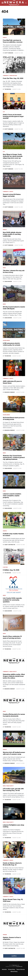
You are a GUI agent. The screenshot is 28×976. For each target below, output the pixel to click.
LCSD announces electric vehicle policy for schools (11, 344)
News (4, 267)
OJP (4, 111)
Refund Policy (14, 971)
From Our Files (13, 75)
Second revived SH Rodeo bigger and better (12, 195)
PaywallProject (19, 966)
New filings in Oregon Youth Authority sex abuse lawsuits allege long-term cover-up (12, 156)
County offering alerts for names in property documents (14, 715)
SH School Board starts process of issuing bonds (13, 418)
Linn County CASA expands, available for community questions (12, 600)
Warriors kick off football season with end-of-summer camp (14, 753)
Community (6, 75)
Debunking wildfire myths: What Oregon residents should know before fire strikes (14, 676)
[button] (2, 3)
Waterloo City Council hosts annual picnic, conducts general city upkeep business (14, 457)
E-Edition (5, 567)
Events (5, 37)
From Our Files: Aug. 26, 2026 (13, 78)
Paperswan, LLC (15, 965)
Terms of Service (20, 969)
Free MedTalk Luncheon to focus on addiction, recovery (12, 41)
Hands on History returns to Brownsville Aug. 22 (12, 864)
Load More (14, 955)
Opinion (5, 934)
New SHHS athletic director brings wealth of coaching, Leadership (12, 234)
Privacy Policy (11, 969)
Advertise (4, 969)
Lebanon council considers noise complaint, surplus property (12, 495)
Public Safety (13, 671)
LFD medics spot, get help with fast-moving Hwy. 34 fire (13, 789)
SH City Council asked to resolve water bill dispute (14, 308)
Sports (5, 229)
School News (6, 340)
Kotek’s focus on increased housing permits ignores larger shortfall (13, 116)
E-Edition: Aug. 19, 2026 (11, 570)
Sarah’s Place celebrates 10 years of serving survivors (12, 637)
